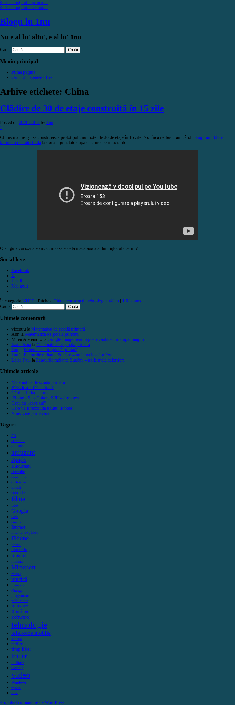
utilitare (17, 662)
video (114, 300)
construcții (76, 300)
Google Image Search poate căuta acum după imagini (96, 339)
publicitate (19, 601)
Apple (18, 459)
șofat (14, 693)
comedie (18, 471)
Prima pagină (23, 72)
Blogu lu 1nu (25, 21)
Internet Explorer (24, 533)
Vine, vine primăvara (30, 413)
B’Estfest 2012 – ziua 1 (32, 387)
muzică (19, 579)
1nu (49, 122)
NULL (28, 300)
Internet (18, 527)
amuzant (23, 452)
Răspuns (131, 300)
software (20, 617)
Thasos (16, 639)
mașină (17, 561)
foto (14, 505)
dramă (16, 487)
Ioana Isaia (21, 344)
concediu (18, 477)
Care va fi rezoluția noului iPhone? (42, 408)
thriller (17, 644)
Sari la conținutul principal (24, 2)
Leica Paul (21, 360)
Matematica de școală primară (58, 329)
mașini (18, 555)
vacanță (17, 668)
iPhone (20, 538)
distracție (18, 482)
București (21, 466)
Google (19, 511)
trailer (19, 656)
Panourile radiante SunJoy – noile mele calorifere (68, 354)
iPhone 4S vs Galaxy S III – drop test (45, 397)
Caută (5, 49)
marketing (20, 549)
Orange (17, 591)
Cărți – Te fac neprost (30, 392)
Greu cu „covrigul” (28, 403)
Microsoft (23, 567)
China (59, 300)
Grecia (16, 522)
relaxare (19, 606)
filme (18, 498)
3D (13, 436)
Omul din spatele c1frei (32, 77)
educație (18, 492)
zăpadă (16, 688)
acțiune (17, 445)
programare (20, 595)
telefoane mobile (31, 633)
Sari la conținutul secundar (24, 7)
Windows (18, 682)
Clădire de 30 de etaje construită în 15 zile (82, 108)
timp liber (21, 649)
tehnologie (97, 300)
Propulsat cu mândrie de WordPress (32, 702)
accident (18, 440)
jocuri (16, 545)
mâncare (17, 585)
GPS (14, 517)
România (19, 611)
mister (16, 574)
